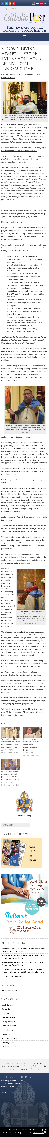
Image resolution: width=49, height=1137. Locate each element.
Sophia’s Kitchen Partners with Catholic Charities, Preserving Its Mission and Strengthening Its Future (23, 970)
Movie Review (7, 1030)
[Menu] (24, 37)
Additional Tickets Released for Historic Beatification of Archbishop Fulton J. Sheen (23, 950)
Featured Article (8, 77)
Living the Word (8, 1021)
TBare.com (38, 1132)
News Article (7, 1034)
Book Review (7, 1005)
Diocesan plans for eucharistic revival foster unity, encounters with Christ (31, 744)
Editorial (5, 1013)
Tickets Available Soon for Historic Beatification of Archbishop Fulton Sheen (22, 963)
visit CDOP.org (24, 816)
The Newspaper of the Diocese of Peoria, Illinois (24, 29)
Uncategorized (8, 1042)
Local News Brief (9, 1026)
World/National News (11, 1047)
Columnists (6, 1009)
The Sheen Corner (9, 1038)
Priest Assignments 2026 (12, 976)
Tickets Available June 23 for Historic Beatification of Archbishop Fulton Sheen (23, 956)
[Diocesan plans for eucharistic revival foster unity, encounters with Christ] (32, 732)
